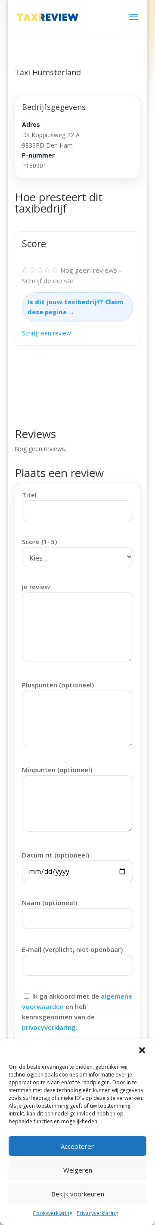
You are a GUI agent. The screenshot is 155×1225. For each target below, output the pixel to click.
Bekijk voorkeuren (77, 1194)
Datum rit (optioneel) (55, 855)
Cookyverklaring (52, 1213)
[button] (142, 1050)
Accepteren (78, 1146)
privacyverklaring (49, 1027)
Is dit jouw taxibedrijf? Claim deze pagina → (76, 307)
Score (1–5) (39, 541)
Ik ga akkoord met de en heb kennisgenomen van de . (77, 1011)
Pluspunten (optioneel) (58, 684)
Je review (36, 586)
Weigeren (77, 1170)
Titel (29, 494)
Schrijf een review (46, 333)
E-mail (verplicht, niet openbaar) (72, 949)
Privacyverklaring (97, 1213)
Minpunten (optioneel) (57, 769)
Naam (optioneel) (49, 902)
